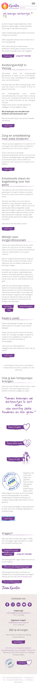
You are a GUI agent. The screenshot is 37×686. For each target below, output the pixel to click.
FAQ (4, 680)
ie (31, 577)
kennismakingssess (23, 577)
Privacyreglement (28, 677)
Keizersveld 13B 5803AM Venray (15, 680)
